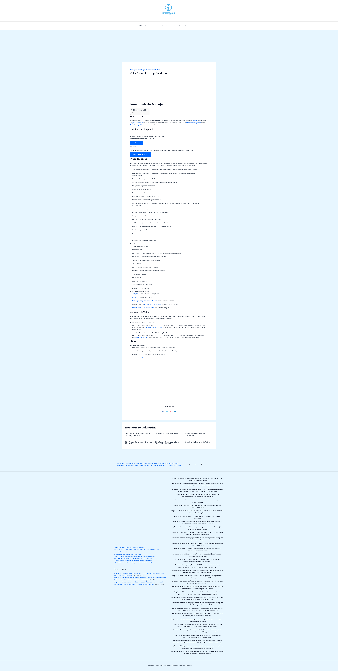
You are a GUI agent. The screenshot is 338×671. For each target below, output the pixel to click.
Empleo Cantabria (160, 465)
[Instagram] (195, 464)
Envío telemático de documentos (143, 308)
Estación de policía (136, 125)
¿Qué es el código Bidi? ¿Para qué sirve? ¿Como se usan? (133, 563)
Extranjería (133, 70)
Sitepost (168, 463)
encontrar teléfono (140, 154)
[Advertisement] (169, 48)
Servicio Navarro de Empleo (144, 465)
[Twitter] (167, 411)
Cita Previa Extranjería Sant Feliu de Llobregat (167, 443)
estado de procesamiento (153, 304)
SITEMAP (178, 465)
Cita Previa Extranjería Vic (166, 433)
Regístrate (137, 143)
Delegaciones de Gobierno (153, 327)
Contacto (143, 463)
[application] (169, 26)
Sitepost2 (175, 463)
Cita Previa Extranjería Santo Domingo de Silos (137, 434)
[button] (202, 26)
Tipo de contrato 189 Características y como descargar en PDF (135, 556)
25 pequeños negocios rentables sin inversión (129, 547)
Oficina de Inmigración (193, 123)
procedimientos (137, 123)
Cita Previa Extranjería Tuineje (198, 442)
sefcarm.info (130, 465)
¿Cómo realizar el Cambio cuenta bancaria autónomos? (133, 561)
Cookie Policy (152, 463)
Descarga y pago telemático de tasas (145, 301)
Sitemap (161, 463)
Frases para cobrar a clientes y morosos (127, 554)
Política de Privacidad (124, 463)
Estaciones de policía (141, 337)
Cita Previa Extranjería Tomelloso (195, 434)
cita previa (135, 294)
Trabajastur (120, 465)
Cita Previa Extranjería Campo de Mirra (138, 443)
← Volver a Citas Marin (137, 358)
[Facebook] (163, 411)
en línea (163, 125)
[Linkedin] (175, 411)
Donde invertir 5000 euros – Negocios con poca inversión (133, 558)
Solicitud (195, 120)
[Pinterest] (171, 411)
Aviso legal (135, 463)
